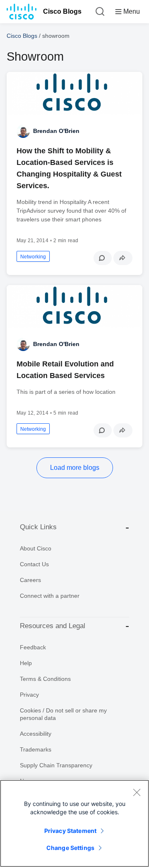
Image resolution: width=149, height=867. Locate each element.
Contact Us (34, 564)
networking (33, 256)
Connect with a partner (49, 595)
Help (26, 663)
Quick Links (38, 527)
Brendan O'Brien (56, 131)
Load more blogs (74, 467)
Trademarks (35, 749)
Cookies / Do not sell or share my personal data (63, 714)
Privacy (29, 694)
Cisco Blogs (62, 11)
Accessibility (35, 733)
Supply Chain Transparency (56, 765)
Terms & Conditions (45, 678)
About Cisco (35, 548)
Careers (30, 580)
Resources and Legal (52, 626)
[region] (74, 823)
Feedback (33, 647)
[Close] (136, 792)
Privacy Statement (70, 830)
